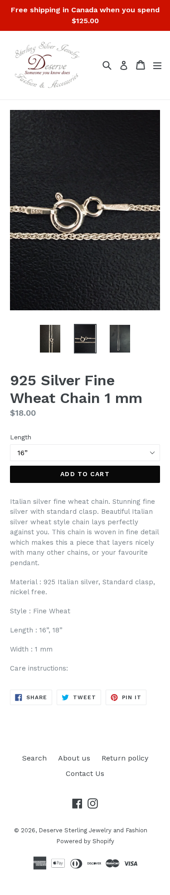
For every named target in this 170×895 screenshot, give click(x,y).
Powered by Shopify (85, 841)
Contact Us (85, 773)
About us (74, 758)
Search (34, 758)
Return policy (125, 758)
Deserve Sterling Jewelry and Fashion (93, 830)
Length (20, 437)
